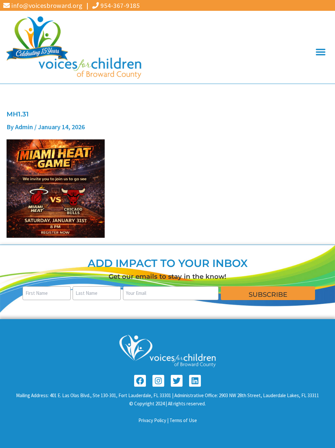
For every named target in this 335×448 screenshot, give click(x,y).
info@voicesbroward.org (46, 5)
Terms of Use (183, 420)
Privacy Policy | (153, 420)
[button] (320, 52)
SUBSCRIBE (268, 294)
